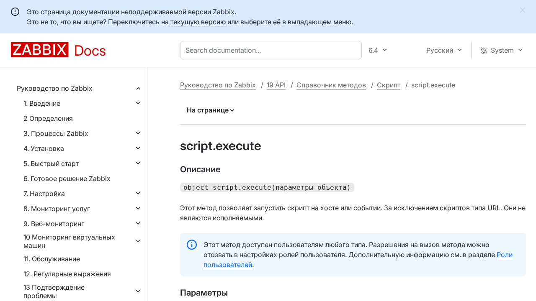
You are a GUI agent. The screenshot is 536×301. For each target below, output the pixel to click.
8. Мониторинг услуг (56, 208)
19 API (276, 85)
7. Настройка (44, 193)
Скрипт (388, 85)
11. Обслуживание (51, 259)
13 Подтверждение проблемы (54, 291)
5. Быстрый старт (51, 163)
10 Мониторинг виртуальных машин (69, 241)
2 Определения (48, 118)
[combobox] (272, 50)
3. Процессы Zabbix (55, 133)
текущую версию (198, 22)
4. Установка (43, 148)
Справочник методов (331, 85)
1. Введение (41, 103)
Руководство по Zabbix (55, 88)
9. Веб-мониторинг (53, 223)
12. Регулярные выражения (67, 274)
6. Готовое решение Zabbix (67, 178)
